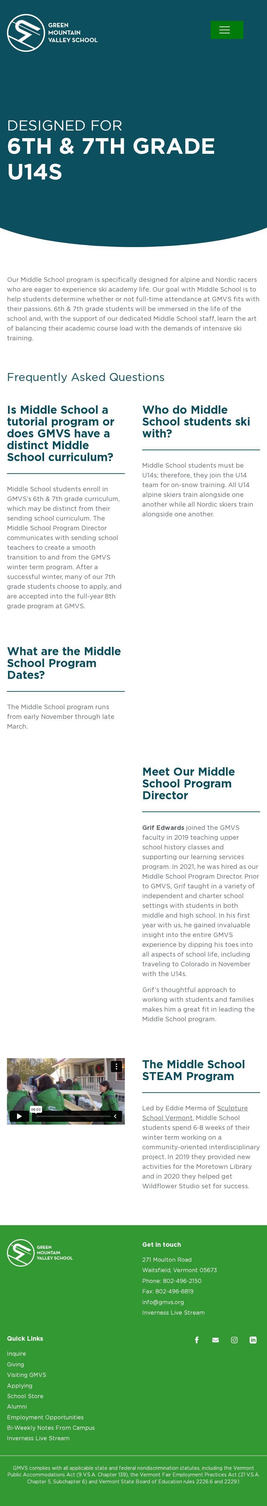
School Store (25, 1396)
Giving (15, 1364)
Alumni (17, 1406)
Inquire (16, 1353)
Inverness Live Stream (173, 1312)
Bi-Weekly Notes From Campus (51, 1428)
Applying (19, 1385)
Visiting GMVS (26, 1375)
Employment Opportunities (45, 1417)
